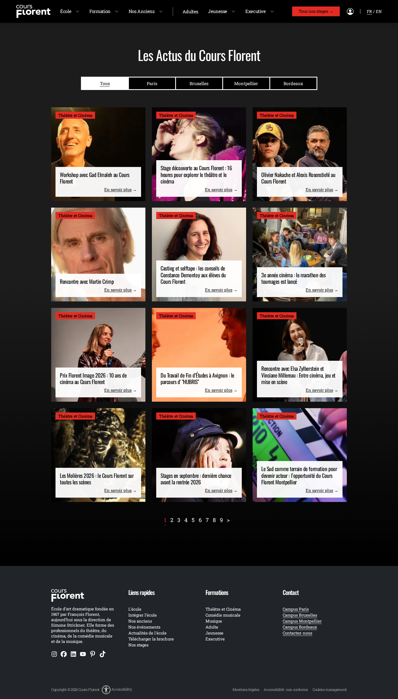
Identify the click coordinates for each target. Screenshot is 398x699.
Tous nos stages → (316, 11)
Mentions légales (246, 689)
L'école (134, 609)
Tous (105, 83)
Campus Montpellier (302, 621)
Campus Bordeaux (300, 627)
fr (369, 11)
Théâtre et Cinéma (223, 609)
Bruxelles (199, 83)
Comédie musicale (222, 615)
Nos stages (138, 645)
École (65, 11)
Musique (213, 621)
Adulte (211, 627)
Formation (99, 11)
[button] (117, 689)
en (379, 11)
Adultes (190, 11)
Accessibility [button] (121, 689)
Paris (152, 83)
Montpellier (246, 83)
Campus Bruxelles (300, 615)
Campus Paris (296, 609)
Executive (255, 11)
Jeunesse (217, 11)
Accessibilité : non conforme (286, 689)
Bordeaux (293, 83)
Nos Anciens (142, 11)
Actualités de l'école (147, 633)
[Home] (33, 11)
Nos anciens (140, 621)
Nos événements (144, 627)
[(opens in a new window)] (54, 653)
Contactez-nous (297, 633)
